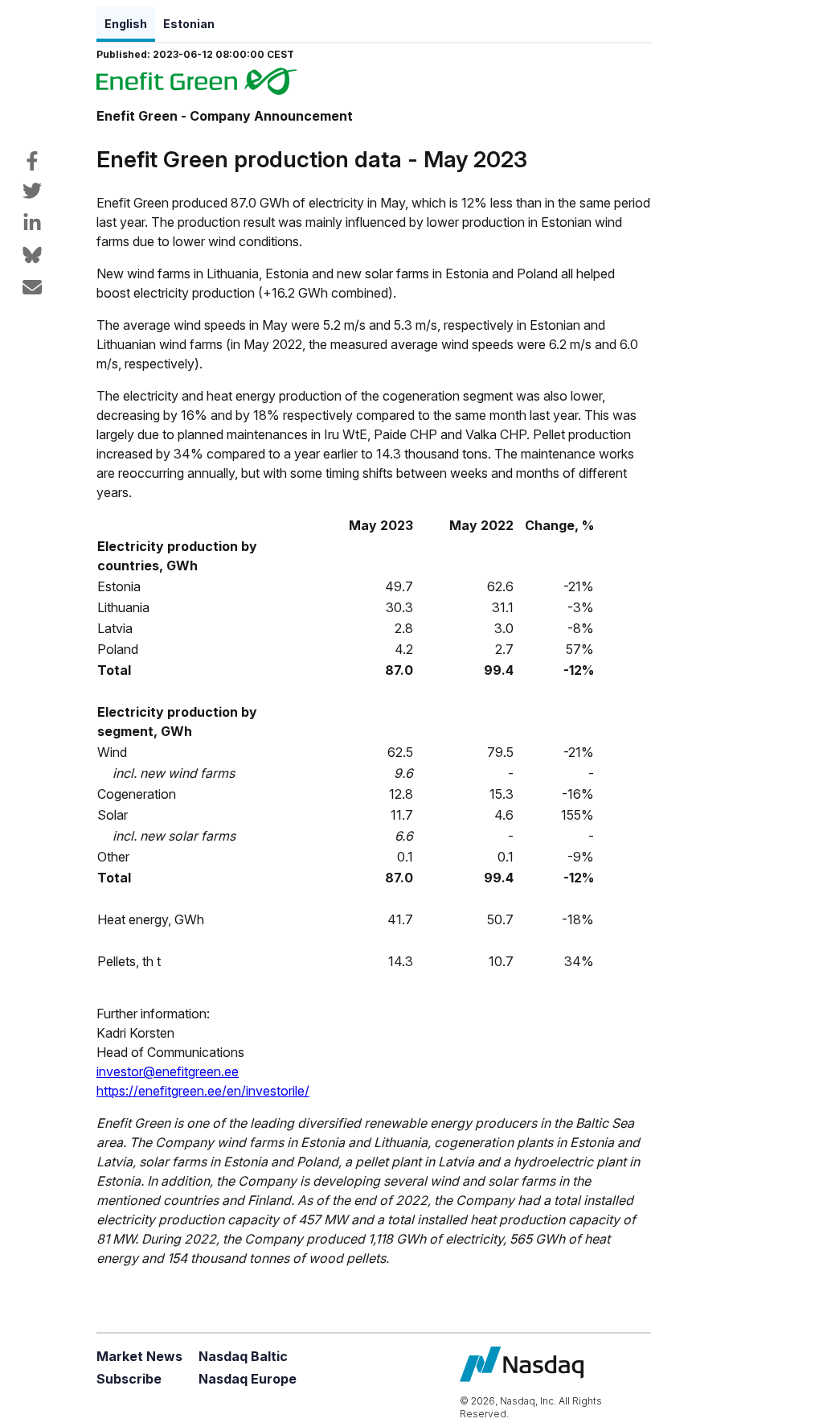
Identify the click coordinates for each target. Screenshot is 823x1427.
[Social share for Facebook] (32, 161)
